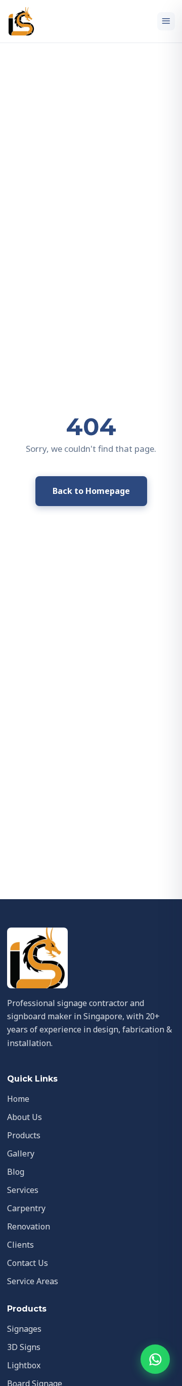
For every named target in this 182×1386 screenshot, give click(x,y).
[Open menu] (166, 21)
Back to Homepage (91, 490)
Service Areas (32, 1281)
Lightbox (23, 1365)
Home (18, 1098)
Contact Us (27, 1262)
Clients (20, 1244)
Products (23, 1135)
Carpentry (26, 1208)
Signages (24, 1328)
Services (22, 1190)
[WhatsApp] (155, 1359)
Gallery (20, 1153)
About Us (24, 1117)
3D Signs (23, 1347)
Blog (15, 1171)
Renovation (28, 1226)
